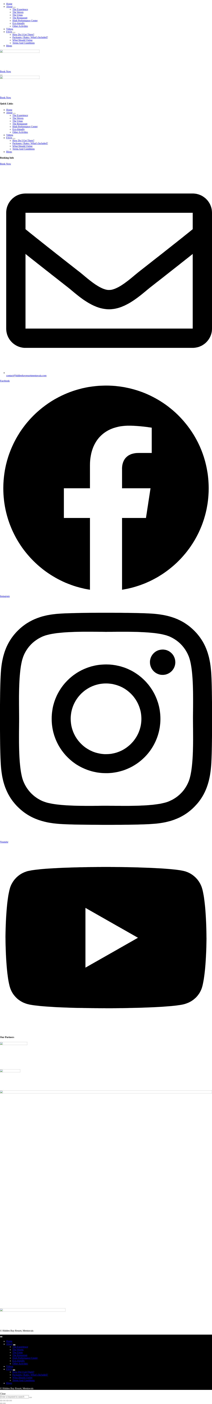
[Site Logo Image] (20, 52)
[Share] (7, 1400)
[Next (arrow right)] (4, 1403)
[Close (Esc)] (10, 1400)
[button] (5, 71)
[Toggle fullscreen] (4, 1400)
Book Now (5, 164)
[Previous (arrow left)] (1, 1403)
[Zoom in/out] (1, 1400)
